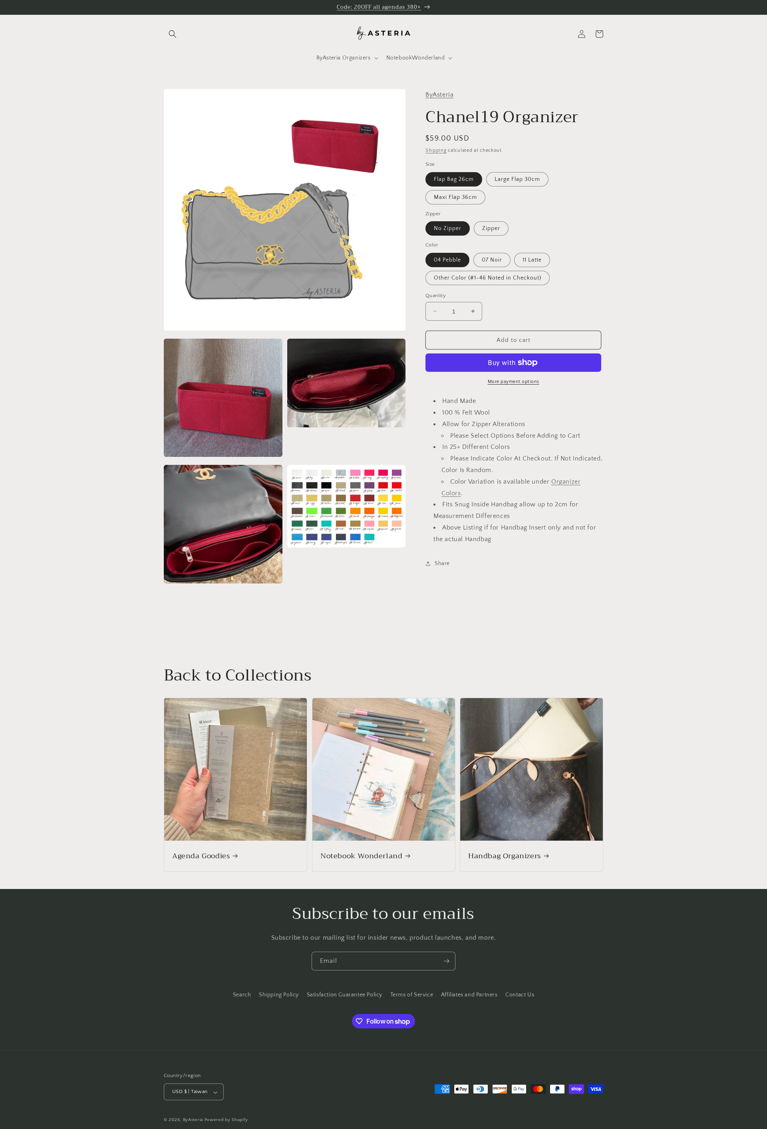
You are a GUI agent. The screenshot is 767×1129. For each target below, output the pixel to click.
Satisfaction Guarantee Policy (344, 995)
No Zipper (447, 228)
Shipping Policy (279, 995)
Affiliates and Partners (469, 995)
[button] (172, 34)
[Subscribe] (446, 961)
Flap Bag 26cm (454, 179)
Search (242, 995)
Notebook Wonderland (361, 855)
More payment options (513, 381)
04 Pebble (447, 259)
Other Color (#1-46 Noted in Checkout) (487, 277)
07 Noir (492, 259)
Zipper (491, 228)
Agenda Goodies (201, 855)
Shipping (436, 150)
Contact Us (519, 995)
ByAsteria (439, 94)
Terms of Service (411, 995)
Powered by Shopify (226, 1120)
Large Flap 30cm (517, 179)
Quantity (435, 295)
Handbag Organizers (504, 855)
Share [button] (442, 563)
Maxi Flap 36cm (455, 197)
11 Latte (532, 259)
